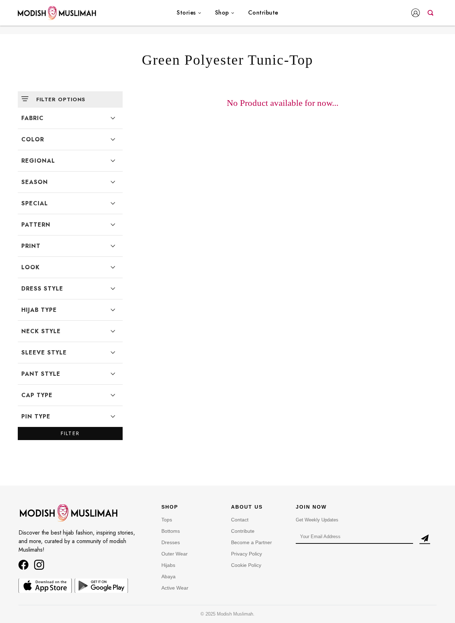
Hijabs (168, 565)
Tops (166, 519)
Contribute (263, 13)
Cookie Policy (246, 565)
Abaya (168, 576)
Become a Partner (251, 542)
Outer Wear (174, 554)
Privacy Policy (246, 554)
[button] (417, 13)
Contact (239, 519)
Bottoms (170, 531)
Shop (222, 13)
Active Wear (174, 588)
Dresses (170, 542)
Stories (186, 13)
